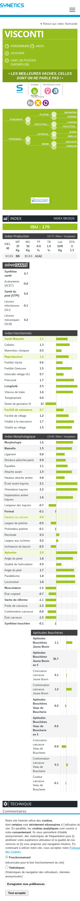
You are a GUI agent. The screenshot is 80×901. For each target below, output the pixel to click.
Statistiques (17, 867)
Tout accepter (17, 893)
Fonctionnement (20, 857)
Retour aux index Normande (58, 24)
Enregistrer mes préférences (26, 884)
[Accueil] (12, 6)
